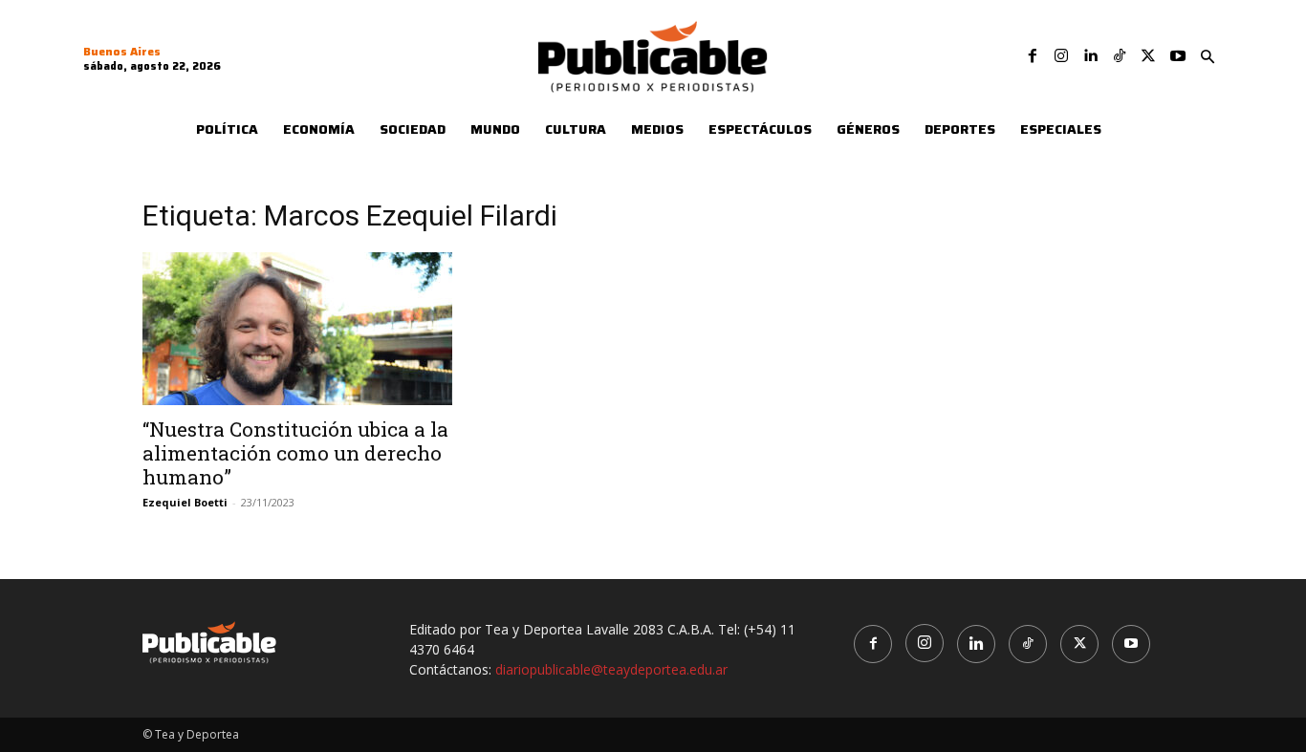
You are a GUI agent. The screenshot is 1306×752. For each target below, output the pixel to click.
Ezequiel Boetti (185, 502)
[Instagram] (1061, 56)
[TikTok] (1119, 56)
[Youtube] (1178, 56)
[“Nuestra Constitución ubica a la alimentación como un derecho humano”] (297, 328)
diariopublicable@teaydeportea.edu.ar (611, 669)
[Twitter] (1148, 56)
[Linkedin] (1090, 56)
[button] (1207, 57)
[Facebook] (1032, 56)
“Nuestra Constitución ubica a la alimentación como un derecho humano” (295, 453)
